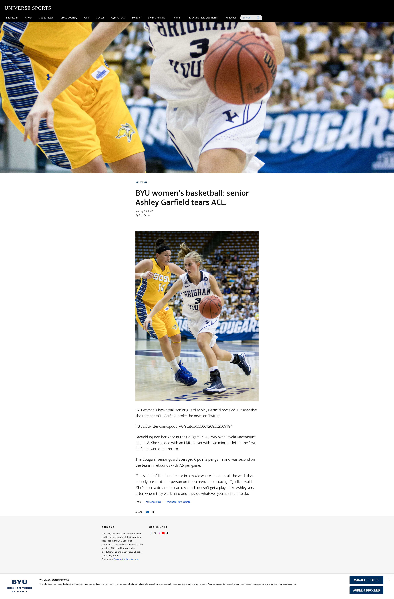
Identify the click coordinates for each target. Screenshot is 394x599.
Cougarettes (46, 17)
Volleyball (231, 17)
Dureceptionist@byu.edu (126, 559)
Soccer (100, 17)
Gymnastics (118, 17)
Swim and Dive (156, 17)
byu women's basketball (178, 502)
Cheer (28, 17)
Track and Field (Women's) (202, 17)
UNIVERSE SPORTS (27, 8)
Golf (86, 17)
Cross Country (69, 17)
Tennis (176, 17)
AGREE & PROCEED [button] (366, 590)
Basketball (12, 17)
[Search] (258, 17)
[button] (389, 579)
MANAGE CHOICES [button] (366, 580)
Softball (136, 17)
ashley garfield (153, 502)
